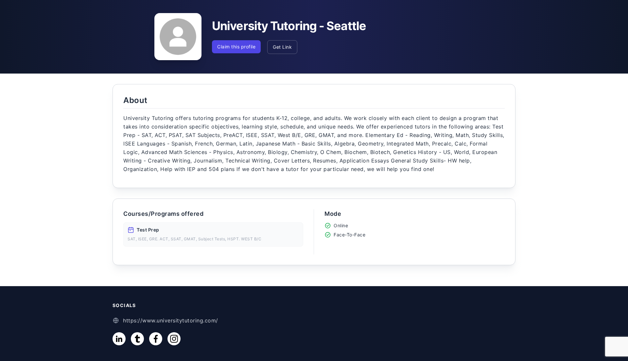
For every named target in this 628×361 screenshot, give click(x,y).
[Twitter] (137, 338)
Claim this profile (236, 46)
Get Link (282, 47)
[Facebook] (155, 338)
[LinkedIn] (119, 338)
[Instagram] (174, 338)
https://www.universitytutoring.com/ (170, 320)
